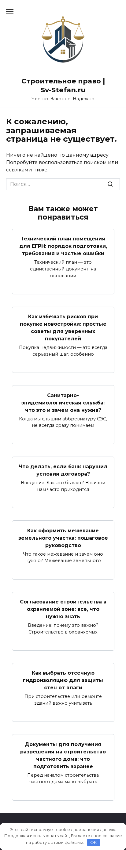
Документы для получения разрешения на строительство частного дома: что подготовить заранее (63, 755)
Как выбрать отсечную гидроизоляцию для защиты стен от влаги (63, 680)
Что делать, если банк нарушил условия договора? (63, 470)
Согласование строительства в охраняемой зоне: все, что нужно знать (63, 609)
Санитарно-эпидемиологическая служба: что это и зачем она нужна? (63, 402)
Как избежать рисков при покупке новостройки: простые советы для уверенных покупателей (63, 328)
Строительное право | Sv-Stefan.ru (63, 85)
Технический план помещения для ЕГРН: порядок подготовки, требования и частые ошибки (63, 246)
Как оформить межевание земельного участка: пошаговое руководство (63, 537)
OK (93, 842)
